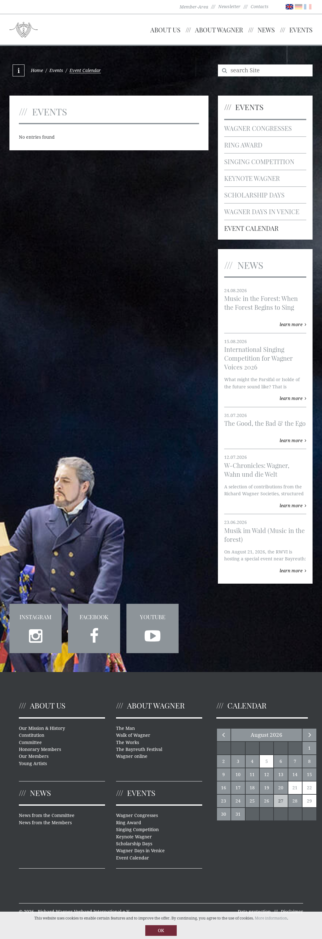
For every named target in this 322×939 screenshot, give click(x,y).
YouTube (152, 617)
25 (252, 800)
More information (271, 918)
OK (161, 930)
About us (165, 29)
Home (37, 70)
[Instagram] (35, 634)
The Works (127, 742)
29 (309, 800)
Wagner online (131, 756)
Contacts (260, 6)
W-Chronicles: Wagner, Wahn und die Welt (256, 469)
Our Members (33, 756)
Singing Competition (259, 161)
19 (266, 787)
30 (223, 814)
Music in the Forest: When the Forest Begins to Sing (261, 302)
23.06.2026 (235, 522)
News (266, 29)
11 (252, 774)
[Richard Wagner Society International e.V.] (23, 28)
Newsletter (229, 6)
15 (309, 774)
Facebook (94, 617)
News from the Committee (47, 815)
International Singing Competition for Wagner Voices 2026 (258, 358)
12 (266, 774)
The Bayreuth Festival (139, 749)
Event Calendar (251, 228)
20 (280, 787)
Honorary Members (40, 749)
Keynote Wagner (252, 178)
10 (238, 774)
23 (223, 800)
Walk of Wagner (133, 735)
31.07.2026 (235, 415)
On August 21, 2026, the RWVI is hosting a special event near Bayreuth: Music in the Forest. (265, 559)
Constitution (31, 735)
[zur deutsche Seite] (299, 6)
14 (294, 774)
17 (238, 787)
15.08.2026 (235, 341)
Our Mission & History (42, 728)
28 (294, 800)
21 (294, 787)
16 (223, 787)
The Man (125, 728)
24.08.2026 (235, 290)
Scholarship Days (254, 195)
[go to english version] (289, 6)
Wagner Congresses (258, 128)
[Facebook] (94, 634)
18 (252, 787)
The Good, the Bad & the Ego (265, 423)
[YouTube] (152, 634)
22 (309, 787)
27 (280, 800)
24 (238, 800)
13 (280, 774)
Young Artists (33, 763)
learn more (291, 324)
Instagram (35, 617)
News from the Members (45, 822)
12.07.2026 (235, 457)
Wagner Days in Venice (261, 211)
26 (266, 800)
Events (301, 29)
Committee (30, 742)
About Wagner (219, 29)
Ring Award (243, 145)
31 (238, 814)
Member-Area (194, 6)
